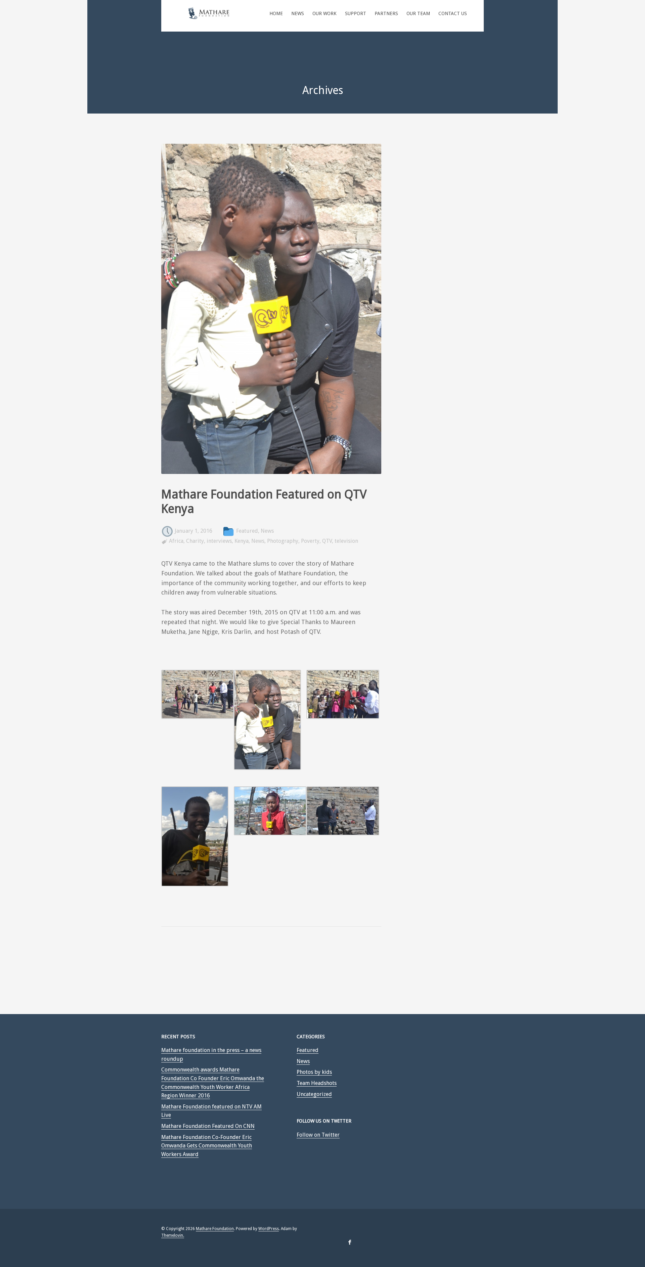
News (297, 13)
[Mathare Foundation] (209, 17)
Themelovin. (172, 1235)
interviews (219, 541)
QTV (327, 541)
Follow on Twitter (318, 1135)
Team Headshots (317, 1083)
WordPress (268, 1228)
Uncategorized (314, 1094)
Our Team (418, 13)
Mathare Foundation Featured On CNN (208, 1126)
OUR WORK (324, 13)
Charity (195, 541)
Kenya (241, 541)
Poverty (310, 541)
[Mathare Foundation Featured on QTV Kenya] (271, 481)
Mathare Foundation (215, 1228)
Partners (386, 13)
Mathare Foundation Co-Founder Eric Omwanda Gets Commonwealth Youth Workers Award (206, 1145)
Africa (176, 541)
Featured (247, 531)
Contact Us (452, 13)
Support (355, 13)
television (346, 541)
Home (276, 13)
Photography (282, 541)
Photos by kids (314, 1072)
